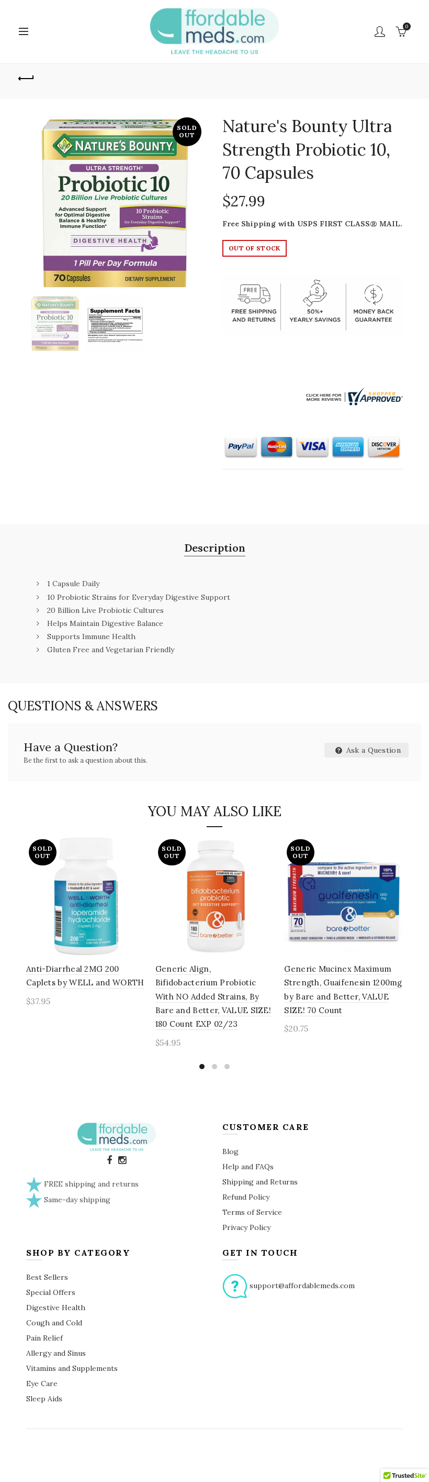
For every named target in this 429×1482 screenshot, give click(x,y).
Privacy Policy (246, 1227)
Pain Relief (44, 1338)
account (380, 31)
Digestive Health (55, 1307)
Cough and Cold (54, 1322)
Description (214, 547)
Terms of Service (252, 1212)
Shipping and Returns (260, 1182)
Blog (230, 1151)
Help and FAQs (248, 1166)
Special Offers (50, 1292)
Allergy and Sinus (56, 1353)
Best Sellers (47, 1277)
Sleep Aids (44, 1398)
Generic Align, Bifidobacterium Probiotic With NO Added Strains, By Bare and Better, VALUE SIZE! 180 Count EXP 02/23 (213, 996)
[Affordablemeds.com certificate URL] (353, 396)
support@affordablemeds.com (302, 1285)
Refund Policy (245, 1197)
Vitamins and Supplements (72, 1368)
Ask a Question (372, 750)
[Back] (27, 77)
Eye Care (42, 1383)
